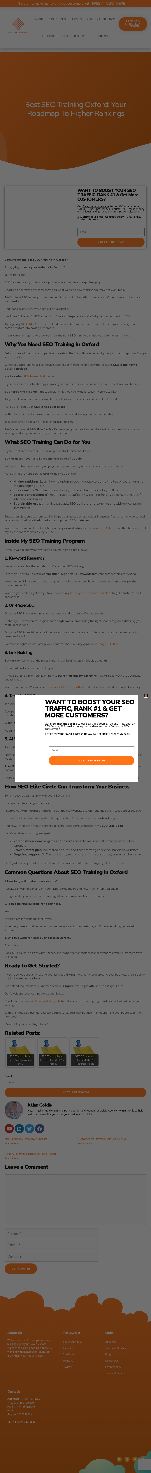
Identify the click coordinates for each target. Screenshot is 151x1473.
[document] (75, 736)
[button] (146, 695)
